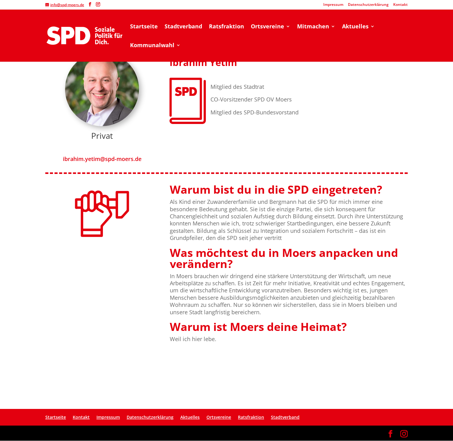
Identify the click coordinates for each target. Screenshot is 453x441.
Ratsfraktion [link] (226, 27)
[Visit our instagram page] (98, 4)
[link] (84, 35)
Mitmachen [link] (313, 27)
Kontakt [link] (400, 5)
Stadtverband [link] (183, 27)
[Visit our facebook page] (90, 4)
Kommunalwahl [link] (152, 46)
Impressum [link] (333, 5)
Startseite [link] (144, 27)
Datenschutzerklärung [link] (368, 5)
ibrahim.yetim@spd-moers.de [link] (102, 159)
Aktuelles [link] (355, 27)
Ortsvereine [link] (267, 27)
